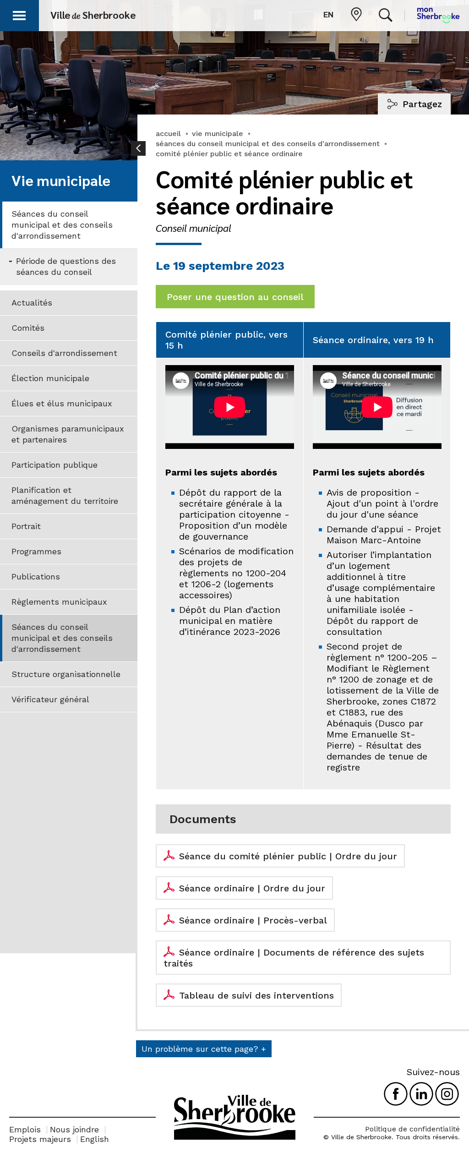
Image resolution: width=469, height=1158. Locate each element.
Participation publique (54, 465)
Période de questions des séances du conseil (66, 266)
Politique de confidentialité (412, 1129)
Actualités (31, 302)
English (94, 1139)
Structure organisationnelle (65, 674)
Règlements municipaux (59, 601)
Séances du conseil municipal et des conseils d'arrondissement (62, 224)
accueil (168, 133)
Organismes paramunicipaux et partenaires (67, 434)
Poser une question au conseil (235, 296)
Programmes (36, 551)
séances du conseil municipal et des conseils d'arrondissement (268, 143)
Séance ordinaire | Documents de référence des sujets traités (294, 958)
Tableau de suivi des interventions (256, 995)
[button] (19, 14)
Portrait (26, 526)
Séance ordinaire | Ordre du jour (252, 888)
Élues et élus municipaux (61, 403)
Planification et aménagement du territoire (64, 495)
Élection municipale (50, 378)
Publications (35, 576)
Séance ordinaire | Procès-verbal (253, 920)
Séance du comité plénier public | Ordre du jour (288, 856)
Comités (27, 328)
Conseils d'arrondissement (64, 353)
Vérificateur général (50, 699)
